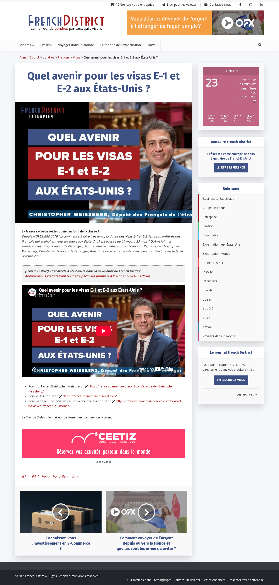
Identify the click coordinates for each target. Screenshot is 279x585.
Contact (179, 580)
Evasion (46, 45)
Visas (76, 57)
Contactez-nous (220, 4)
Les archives (246, 394)
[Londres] (66, 20)
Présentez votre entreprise (246, 580)
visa (47, 476)
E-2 (36, 476)
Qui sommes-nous (139, 580)
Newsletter (193, 580)
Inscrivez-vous (233, 380)
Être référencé (233, 167)
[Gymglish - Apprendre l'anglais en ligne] (195, 22)
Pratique (64, 57)
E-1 (27, 476)
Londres (25, 45)
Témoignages (163, 580)
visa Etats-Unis (67, 476)
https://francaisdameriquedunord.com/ (90, 396)
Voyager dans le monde (76, 45)
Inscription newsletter (181, 4)
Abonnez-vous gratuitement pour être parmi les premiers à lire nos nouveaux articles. (88, 276)
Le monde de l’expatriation (120, 45)
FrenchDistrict (29, 57)
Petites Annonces (214, 580)
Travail (152, 45)
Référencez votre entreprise (134, 4)
